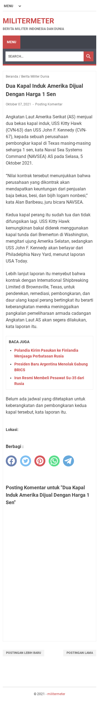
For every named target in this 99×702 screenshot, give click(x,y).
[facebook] (11, 460)
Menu (11, 42)
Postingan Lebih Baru (23, 653)
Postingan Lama (80, 653)
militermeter (28, 21)
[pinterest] (39, 460)
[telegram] (68, 460)
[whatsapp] (54, 460)
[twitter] (25, 460)
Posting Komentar (48, 104)
